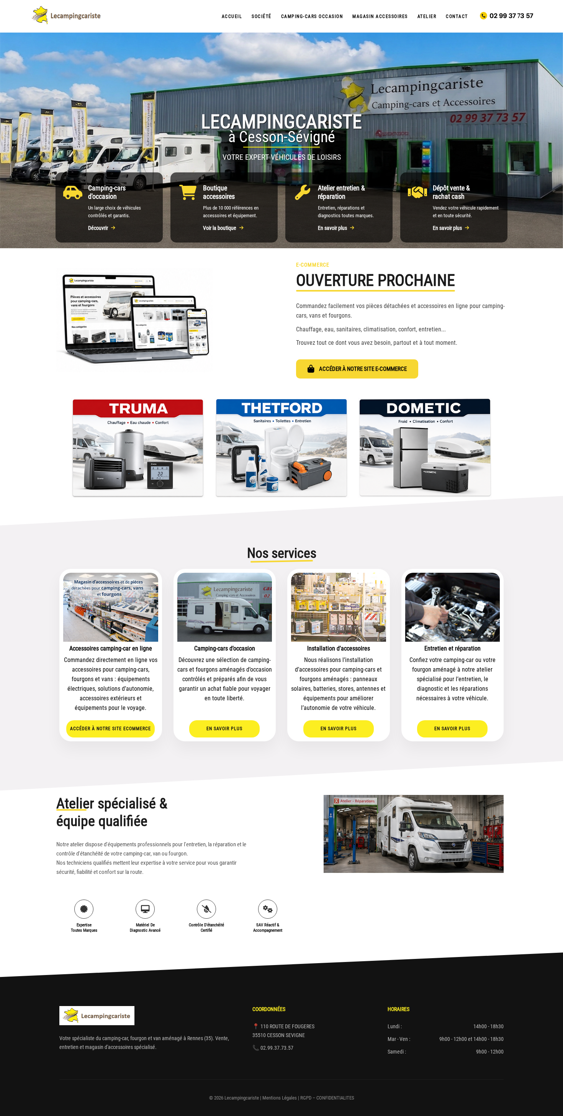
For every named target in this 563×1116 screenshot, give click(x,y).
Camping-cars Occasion (312, 16)
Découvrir (98, 228)
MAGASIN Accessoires (380, 16)
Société (262, 16)
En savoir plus (332, 228)
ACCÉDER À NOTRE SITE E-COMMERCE (363, 368)
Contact (457, 16)
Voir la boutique (219, 228)
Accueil (232, 16)
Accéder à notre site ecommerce (110, 728)
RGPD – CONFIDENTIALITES (327, 1098)
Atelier (427, 16)
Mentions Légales (279, 1098)
